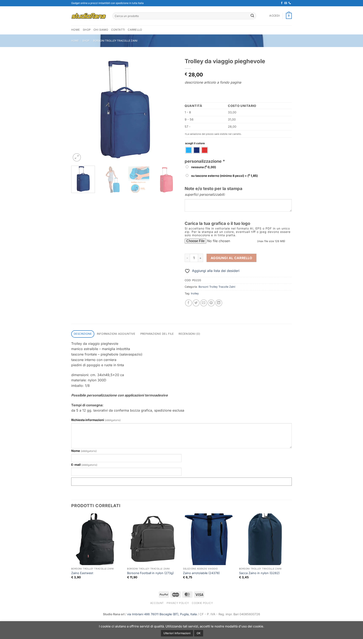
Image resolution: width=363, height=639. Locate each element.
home (75, 29)
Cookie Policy (202, 603)
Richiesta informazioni (96, 420)
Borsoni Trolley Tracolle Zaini (115, 40)
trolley (195, 293)
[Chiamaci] (289, 3)
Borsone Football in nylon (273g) (150, 573)
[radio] (188, 150)
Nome (84, 451)
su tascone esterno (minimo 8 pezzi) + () (224, 175)
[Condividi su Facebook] (188, 302)
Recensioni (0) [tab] (189, 333)
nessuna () (203, 167)
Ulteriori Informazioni (177, 633)
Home (75, 40)
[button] (274, 16)
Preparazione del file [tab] (157, 333)
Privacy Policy (178, 603)
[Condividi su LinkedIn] (218, 302)
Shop (87, 29)
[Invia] (252, 16)
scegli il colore (195, 143)
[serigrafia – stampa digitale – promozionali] (88, 16)
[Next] (171, 109)
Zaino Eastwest (82, 573)
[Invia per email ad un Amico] (203, 302)
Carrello (135, 29)
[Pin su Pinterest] (211, 302)
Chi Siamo (100, 29)
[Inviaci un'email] (285, 3)
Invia (181, 482)
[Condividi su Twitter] (196, 302)
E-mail (84, 464)
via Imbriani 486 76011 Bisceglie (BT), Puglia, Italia (162, 614)
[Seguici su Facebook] (281, 3)
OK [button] (199, 633)
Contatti (118, 29)
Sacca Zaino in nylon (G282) (259, 573)
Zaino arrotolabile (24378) (201, 573)
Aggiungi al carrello (231, 258)
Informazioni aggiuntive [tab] (116, 333)
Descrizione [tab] (83, 333)
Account (157, 603)
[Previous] (78, 109)
